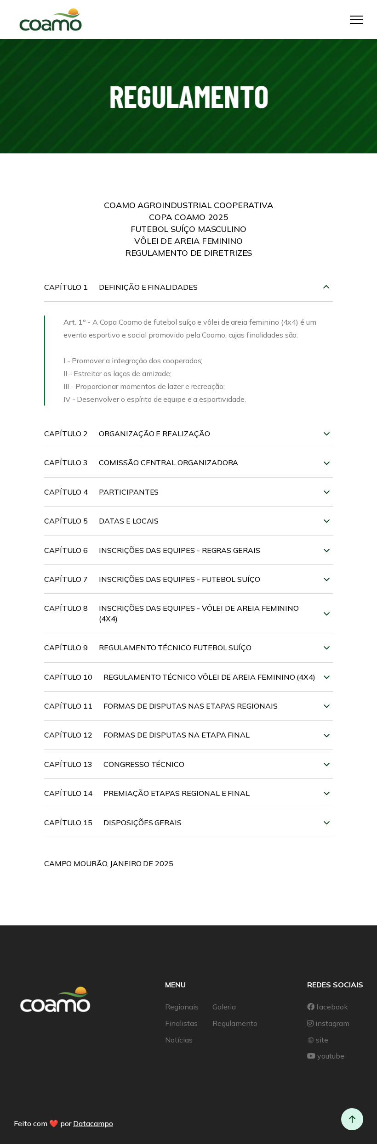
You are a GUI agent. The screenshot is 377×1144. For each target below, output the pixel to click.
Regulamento (234, 1023)
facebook (332, 1006)
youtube (330, 1055)
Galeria (224, 1006)
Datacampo (93, 1123)
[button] (356, 19)
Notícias (179, 1039)
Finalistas (181, 1023)
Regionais (182, 1006)
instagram (332, 1023)
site (322, 1039)
